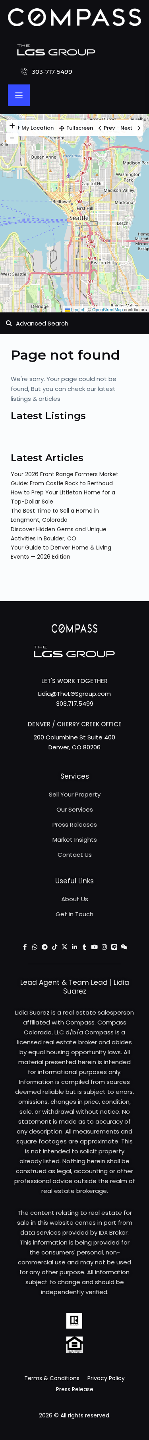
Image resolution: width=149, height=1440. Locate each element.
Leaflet (77, 309)
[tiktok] (55, 947)
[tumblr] (84, 947)
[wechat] (124, 947)
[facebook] (25, 947)
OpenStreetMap (107, 309)
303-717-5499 (52, 71)
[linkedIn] (74, 947)
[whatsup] (35, 947)
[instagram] (104, 947)
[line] (114, 947)
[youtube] (94, 947)
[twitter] (65, 947)
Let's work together (74, 681)
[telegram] (45, 947)
